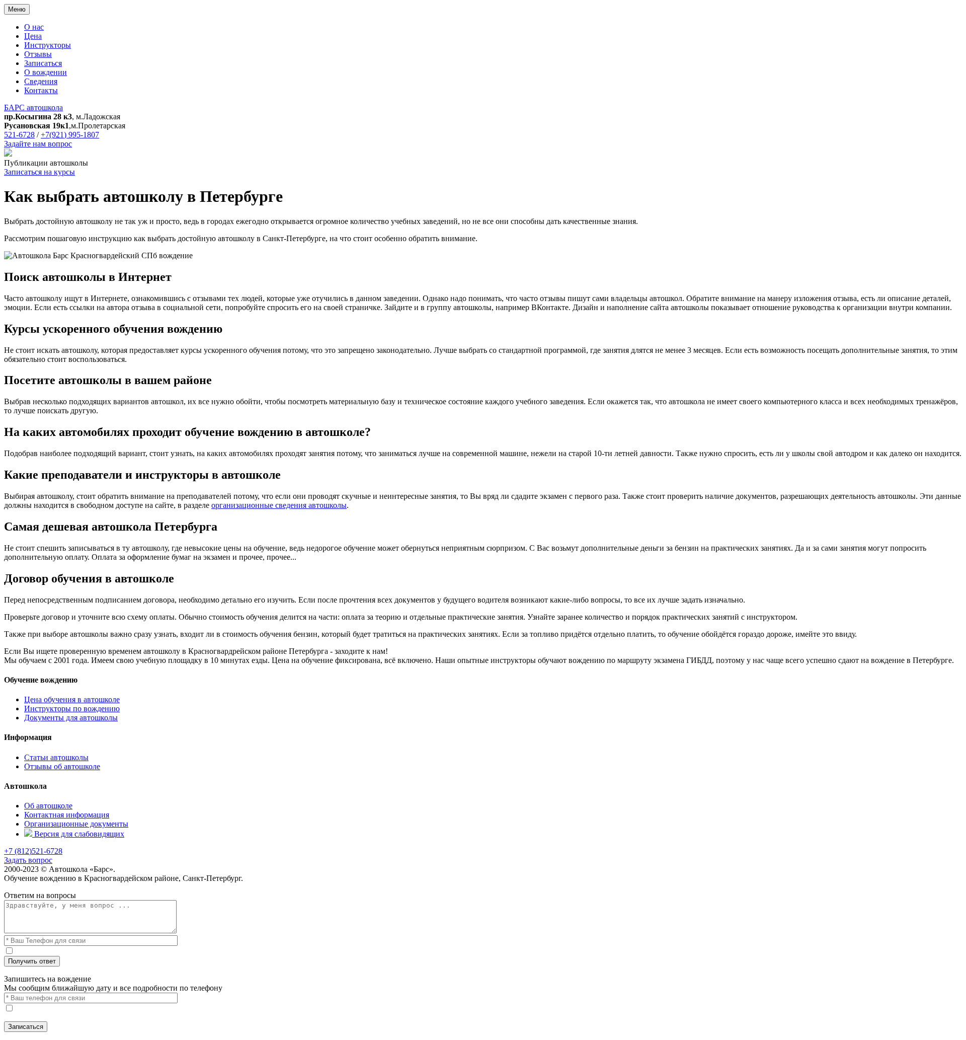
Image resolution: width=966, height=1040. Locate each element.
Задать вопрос (28, 860)
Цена (33, 36)
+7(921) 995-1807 (70, 134)
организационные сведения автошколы (279, 505)
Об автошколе (48, 805)
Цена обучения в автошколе (72, 699)
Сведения (40, 81)
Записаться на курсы (39, 172)
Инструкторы (47, 45)
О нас (34, 27)
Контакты (41, 90)
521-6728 (19, 134)
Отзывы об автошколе (62, 766)
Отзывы (38, 54)
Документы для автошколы (71, 717)
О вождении (45, 72)
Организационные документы (76, 824)
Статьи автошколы (56, 757)
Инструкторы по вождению (72, 708)
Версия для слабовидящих (78, 834)
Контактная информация (66, 814)
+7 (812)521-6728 (33, 851)
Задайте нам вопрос (38, 143)
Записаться (43, 63)
